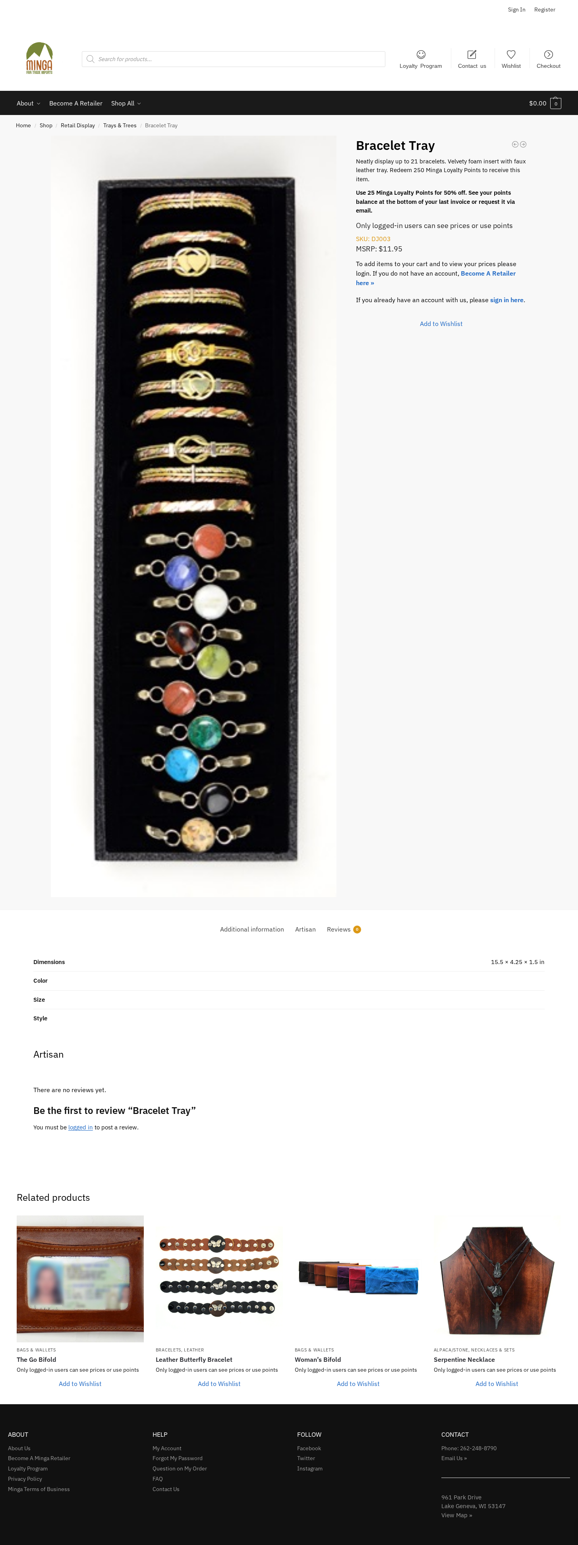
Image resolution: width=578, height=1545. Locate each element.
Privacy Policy (25, 1478)
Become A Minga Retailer (39, 1458)
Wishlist (511, 65)
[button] (545, 103)
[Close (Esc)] (569, 8)
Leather (194, 1350)
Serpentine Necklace (464, 1359)
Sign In (517, 9)
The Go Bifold (36, 1359)
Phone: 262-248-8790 (469, 1448)
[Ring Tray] (523, 144)
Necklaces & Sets (492, 1350)
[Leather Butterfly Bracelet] (219, 1278)
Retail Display (78, 125)
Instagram (310, 1468)
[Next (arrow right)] (564, 772)
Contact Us (166, 1489)
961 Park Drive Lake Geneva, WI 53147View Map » (473, 1506)
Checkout (549, 65)
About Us (19, 1448)
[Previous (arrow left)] (14, 772)
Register (544, 9)
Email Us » (454, 1458)
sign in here (507, 300)
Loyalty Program (421, 65)
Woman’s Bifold (318, 1359)
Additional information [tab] (252, 929)
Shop (46, 125)
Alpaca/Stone (451, 1350)
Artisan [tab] (305, 929)
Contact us (472, 65)
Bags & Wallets (36, 1350)
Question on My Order (180, 1468)
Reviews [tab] (342, 929)
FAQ (158, 1478)
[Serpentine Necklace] (497, 1278)
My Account (167, 1448)
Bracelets (168, 1350)
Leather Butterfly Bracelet (194, 1359)
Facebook (309, 1448)
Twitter (306, 1458)
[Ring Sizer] (515, 144)
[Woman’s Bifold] (358, 1278)
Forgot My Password (178, 1458)
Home (23, 125)
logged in (80, 1127)
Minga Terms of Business (39, 1489)
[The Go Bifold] (80, 1278)
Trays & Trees (120, 125)
